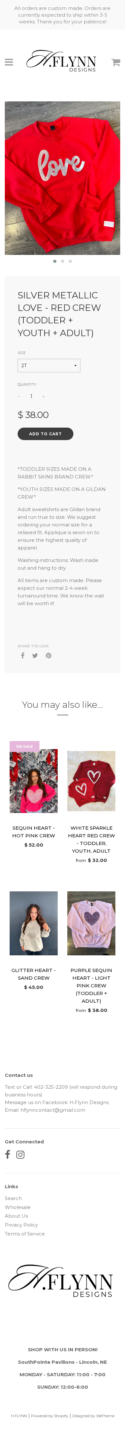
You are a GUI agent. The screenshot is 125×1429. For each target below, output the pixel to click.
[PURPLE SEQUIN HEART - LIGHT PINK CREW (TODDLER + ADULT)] (91, 923)
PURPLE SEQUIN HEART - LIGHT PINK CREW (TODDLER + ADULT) (91, 985)
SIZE (22, 353)
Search (13, 1198)
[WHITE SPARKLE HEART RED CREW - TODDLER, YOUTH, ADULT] (91, 781)
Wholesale (18, 1207)
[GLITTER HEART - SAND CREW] (34, 923)
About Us (16, 1216)
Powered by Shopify (49, 1415)
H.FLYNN (19, 1415)
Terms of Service (25, 1234)
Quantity (27, 384)
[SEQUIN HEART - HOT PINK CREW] (34, 781)
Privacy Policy (21, 1225)
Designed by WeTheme (93, 1415)
